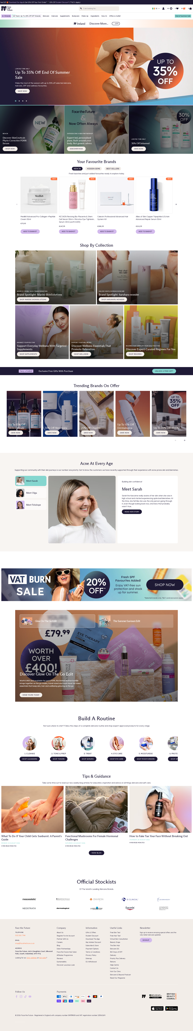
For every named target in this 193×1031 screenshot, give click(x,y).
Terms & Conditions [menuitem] (93, 952)
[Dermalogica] (63, 908)
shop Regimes (135, 354)
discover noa (76, 149)
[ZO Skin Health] (164, 899)
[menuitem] (16, 996)
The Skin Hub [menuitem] (115, 945)
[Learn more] (96, 584)
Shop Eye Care (116, 759)
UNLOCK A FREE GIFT (164, 371)
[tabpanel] (96, 203)
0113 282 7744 (20, 935)
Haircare (54, 16)
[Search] (81, 8)
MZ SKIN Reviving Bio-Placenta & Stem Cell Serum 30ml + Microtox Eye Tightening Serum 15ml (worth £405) (77, 219)
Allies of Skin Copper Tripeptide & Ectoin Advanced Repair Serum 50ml (152, 217)
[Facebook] (16, 996)
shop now (10, 149)
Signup (146, 940)
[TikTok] (25, 996)
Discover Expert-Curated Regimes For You (150, 348)
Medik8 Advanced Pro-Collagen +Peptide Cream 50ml (38, 217)
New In (104, 16)
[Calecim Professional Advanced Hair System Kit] (116, 195)
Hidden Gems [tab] (93, 169)
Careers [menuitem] (60, 942)
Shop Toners (59, 759)
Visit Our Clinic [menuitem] (115, 971)
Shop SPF (175, 759)
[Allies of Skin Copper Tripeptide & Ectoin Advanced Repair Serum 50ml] (154, 195)
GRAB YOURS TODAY (30, 695)
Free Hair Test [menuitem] (115, 936)
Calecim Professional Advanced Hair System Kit (112, 217)
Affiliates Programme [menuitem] (65, 955)
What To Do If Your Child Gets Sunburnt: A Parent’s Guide (31, 837)
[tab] (57, 621)
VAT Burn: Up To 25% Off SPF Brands (27, 16)
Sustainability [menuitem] (61, 962)
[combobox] (99, 8)
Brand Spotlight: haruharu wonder (119, 293)
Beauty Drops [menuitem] (115, 942)
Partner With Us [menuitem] (62, 939)
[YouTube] (30, 996)
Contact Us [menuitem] (114, 968)
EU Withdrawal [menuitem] (91, 962)
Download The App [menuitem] (93, 939)
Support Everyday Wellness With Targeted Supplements (41, 346)
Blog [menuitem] (58, 945)
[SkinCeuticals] (63, 899)
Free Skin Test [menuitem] (115, 933)
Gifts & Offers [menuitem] (91, 933)
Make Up (85, 16)
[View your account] (163, 8)
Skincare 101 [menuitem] (114, 949)
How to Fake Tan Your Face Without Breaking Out (158, 836)
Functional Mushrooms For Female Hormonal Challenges (91, 837)
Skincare (46, 16)
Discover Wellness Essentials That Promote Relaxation (91, 346)
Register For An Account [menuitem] (66, 936)
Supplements (65, 16)
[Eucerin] (130, 908)
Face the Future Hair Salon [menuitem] (67, 952)
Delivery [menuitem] (113, 955)
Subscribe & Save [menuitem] (92, 945)
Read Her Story (132, 512)
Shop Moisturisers (146, 759)
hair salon (42, 958)
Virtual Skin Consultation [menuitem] (119, 939)
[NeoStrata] (29, 908)
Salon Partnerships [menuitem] (63, 949)
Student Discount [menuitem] (92, 936)
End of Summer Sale (183, 16)
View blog (96, 853)
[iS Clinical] (130, 899)
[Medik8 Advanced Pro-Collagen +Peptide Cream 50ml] (39, 195)
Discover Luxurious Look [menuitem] (66, 965)
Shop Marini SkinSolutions (33, 299)
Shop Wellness (81, 354)
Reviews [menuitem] (60, 958)
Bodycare (75, 16)
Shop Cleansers (29, 759)
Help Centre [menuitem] (114, 965)
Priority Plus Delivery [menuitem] (117, 958)
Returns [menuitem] (113, 962)
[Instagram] (21, 996)
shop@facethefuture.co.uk (24, 943)
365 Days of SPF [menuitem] (116, 952)
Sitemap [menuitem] (89, 958)
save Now (88, 433)
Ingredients (95, 16)
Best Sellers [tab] (112, 169)
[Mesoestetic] (29, 899)
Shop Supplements (28, 354)
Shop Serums (88, 759)
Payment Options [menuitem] (92, 949)
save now (22, 91)
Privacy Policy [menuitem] (91, 955)
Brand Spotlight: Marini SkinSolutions (39, 293)
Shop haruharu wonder (113, 299)
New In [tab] (77, 169)
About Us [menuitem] (60, 933)
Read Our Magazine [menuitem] (117, 978)
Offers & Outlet (115, 16)
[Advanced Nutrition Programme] (164, 908)
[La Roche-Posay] (96, 908)
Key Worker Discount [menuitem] (93, 942)
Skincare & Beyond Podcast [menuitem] (120, 975)
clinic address (32, 958)
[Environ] (96, 899)
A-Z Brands (6, 16)
